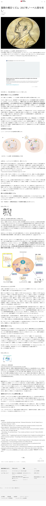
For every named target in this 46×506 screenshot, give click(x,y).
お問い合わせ (36, 473)
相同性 (34, 234)
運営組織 (9, 496)
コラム (35, 468)
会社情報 (3, 496)
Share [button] (3, 14)
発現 (27, 103)
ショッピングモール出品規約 (21, 498)
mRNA (18, 163)
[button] (44, 1)
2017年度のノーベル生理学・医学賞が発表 (13, 51)
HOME (2, 461)
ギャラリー (27, 473)
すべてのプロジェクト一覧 (17, 470)
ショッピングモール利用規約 (7, 498)
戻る (24, 457)
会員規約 (15, 496)
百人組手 (24, 470)
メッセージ (25, 479)
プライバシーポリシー (24, 496)
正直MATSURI (26, 477)
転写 (5, 103)
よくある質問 (36, 470)
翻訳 (42, 163)
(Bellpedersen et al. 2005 (6, 286)
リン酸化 (30, 301)
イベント (24, 475)
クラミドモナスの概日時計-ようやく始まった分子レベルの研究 (19, 449)
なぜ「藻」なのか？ (5, 473)
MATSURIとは (4, 470)
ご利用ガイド (14, 480)
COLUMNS (6, 461)
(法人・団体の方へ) (12, 487)
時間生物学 (34, 118)
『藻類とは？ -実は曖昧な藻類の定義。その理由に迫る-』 (19, 319)
